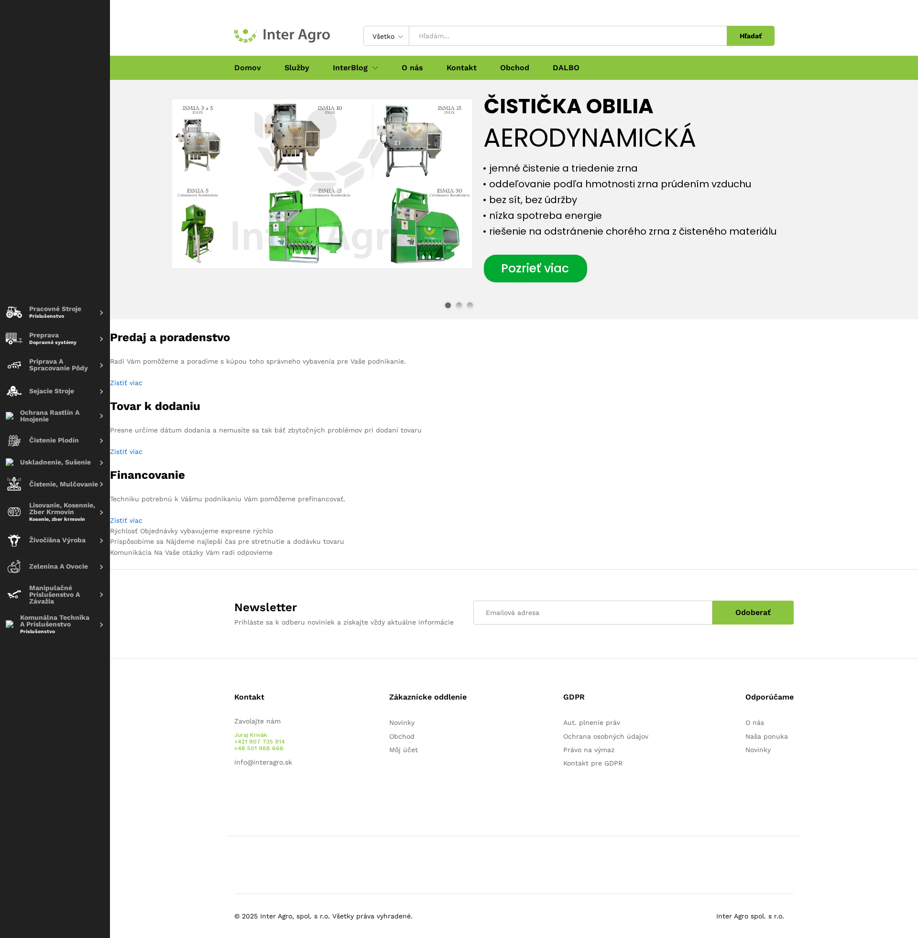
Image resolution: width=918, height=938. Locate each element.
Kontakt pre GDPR (593, 763)
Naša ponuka (766, 736)
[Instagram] (266, 792)
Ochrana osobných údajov (605, 736)
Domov (247, 68)
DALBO (566, 68)
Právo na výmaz (588, 750)
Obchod (514, 68)
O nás (412, 68)
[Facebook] (237, 792)
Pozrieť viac (535, 268)
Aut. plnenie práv (591, 722)
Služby (296, 68)
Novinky (402, 722)
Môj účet (403, 750)
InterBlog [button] (350, 68)
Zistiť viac (126, 383)
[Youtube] (251, 792)
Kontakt (462, 68)
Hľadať (751, 36)
